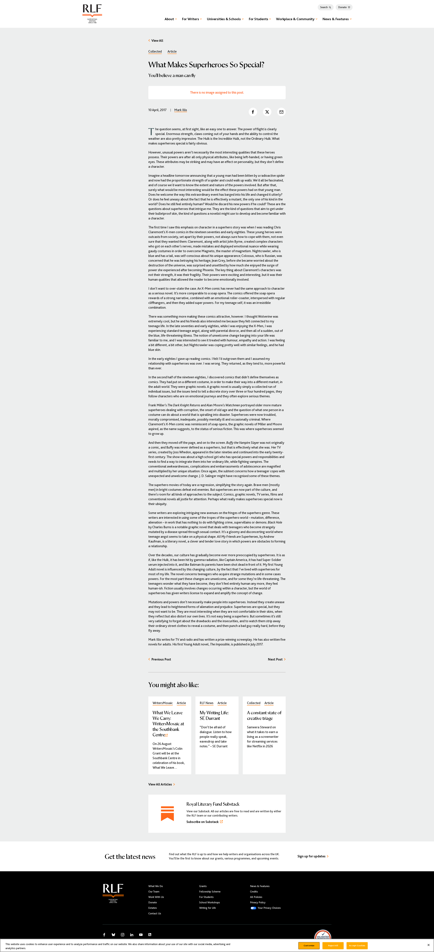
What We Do (155, 886)
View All (157, 40)
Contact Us (154, 913)
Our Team (153, 891)
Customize (309, 945)
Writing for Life (207, 908)
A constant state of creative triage (264, 715)
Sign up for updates (312, 856)
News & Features (335, 19)
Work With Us (156, 897)
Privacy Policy (257, 902)
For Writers (190, 19)
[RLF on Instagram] (122, 934)
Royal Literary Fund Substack (212, 804)
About (169, 19)
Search (324, 7)
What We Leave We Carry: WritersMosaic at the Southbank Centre (168, 723)
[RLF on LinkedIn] (131, 934)
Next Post (275, 659)
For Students (258, 19)
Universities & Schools (224, 19)
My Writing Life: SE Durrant (214, 715)
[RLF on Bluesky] (113, 934)
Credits (254, 891)
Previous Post (161, 659)
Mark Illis (180, 110)
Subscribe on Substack (202, 822)
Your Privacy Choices (269, 908)
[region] (217, 945)
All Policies (256, 897)
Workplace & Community (295, 19)
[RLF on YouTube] (141, 934)
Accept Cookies (357, 945)
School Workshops (209, 902)
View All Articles (160, 784)
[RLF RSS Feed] (149, 934)
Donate (342, 7)
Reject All (333, 945)
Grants (203, 886)
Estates (152, 908)
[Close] (428, 945)
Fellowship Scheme (210, 891)
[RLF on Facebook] (104, 934)
